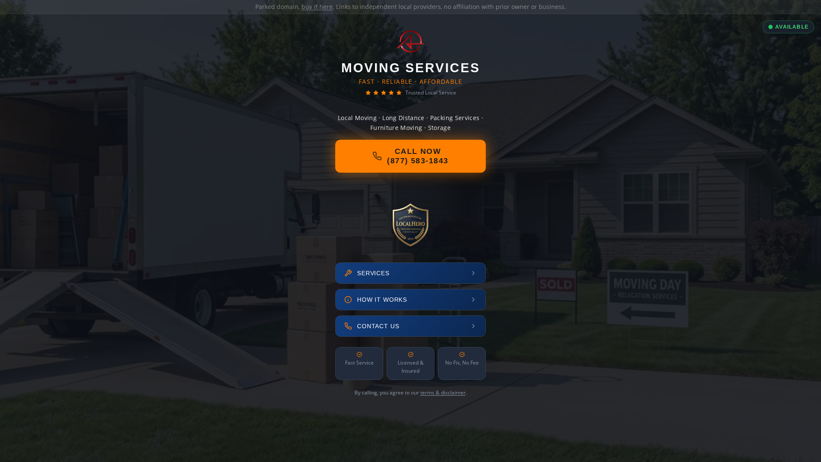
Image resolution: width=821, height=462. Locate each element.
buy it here (317, 7)
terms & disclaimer (443, 392)
